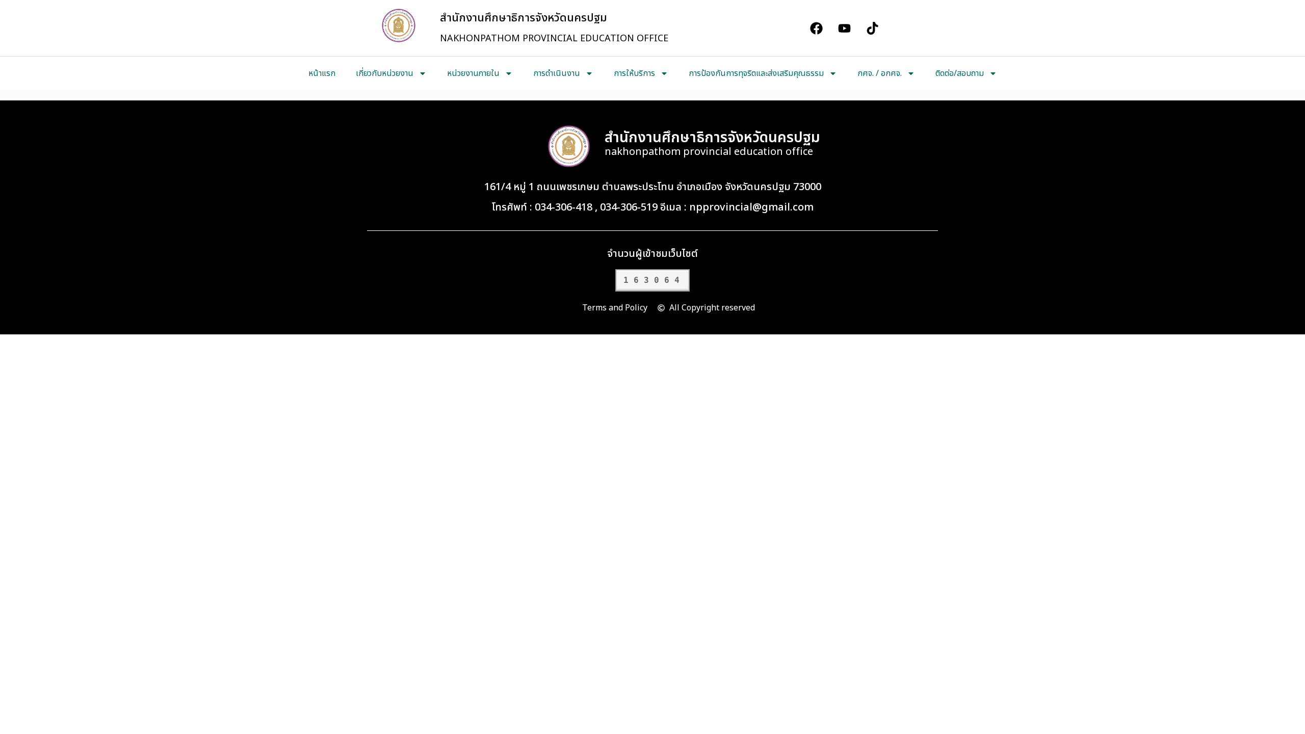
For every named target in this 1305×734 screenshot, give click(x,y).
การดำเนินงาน (556, 73)
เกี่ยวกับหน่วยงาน (384, 73)
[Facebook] (816, 28)
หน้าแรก (321, 73)
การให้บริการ (634, 73)
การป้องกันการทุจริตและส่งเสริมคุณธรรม (756, 73)
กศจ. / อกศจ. (879, 73)
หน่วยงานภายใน (473, 73)
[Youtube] (844, 28)
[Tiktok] (872, 28)
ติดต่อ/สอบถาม (959, 73)
